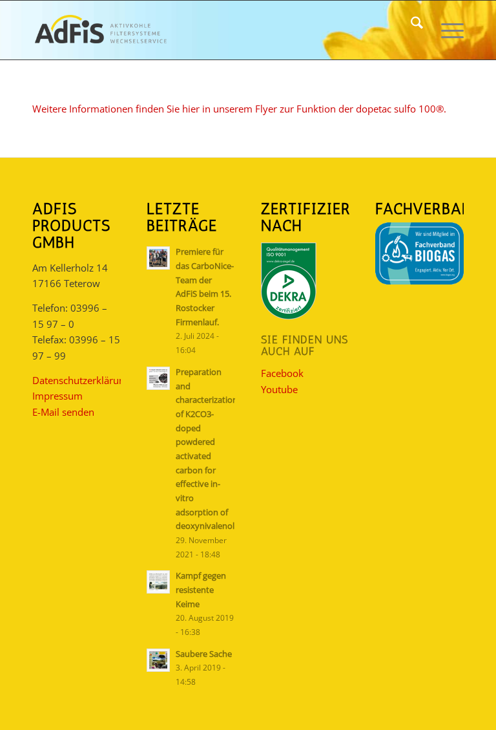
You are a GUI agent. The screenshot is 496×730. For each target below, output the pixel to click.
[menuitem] (410, 30)
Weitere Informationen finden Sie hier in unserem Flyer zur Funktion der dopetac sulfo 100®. (239, 108)
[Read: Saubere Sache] (158, 660)
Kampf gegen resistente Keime (201, 589)
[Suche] (410, 30)
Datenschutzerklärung (81, 380)
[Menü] (446, 30)
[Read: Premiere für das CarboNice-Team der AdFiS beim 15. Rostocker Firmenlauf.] (158, 258)
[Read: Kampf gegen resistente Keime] (158, 582)
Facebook (282, 373)
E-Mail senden (63, 411)
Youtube (279, 389)
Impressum (57, 395)
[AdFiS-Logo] (100, 30)
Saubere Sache (204, 654)
